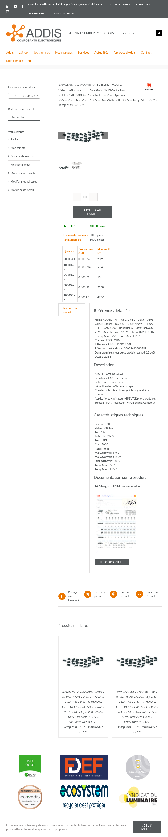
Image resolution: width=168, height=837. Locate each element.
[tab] (71, 309)
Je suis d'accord (147, 827)
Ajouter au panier (92, 211)
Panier (14, 139)
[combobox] (24, 96)
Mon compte (18, 147)
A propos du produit (70, 310)
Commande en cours (23, 156)
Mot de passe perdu (22, 190)
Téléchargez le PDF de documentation (117, 486)
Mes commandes (21, 164)
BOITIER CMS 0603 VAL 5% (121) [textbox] (25, 96)
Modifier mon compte (23, 173)
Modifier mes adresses (24, 181)
